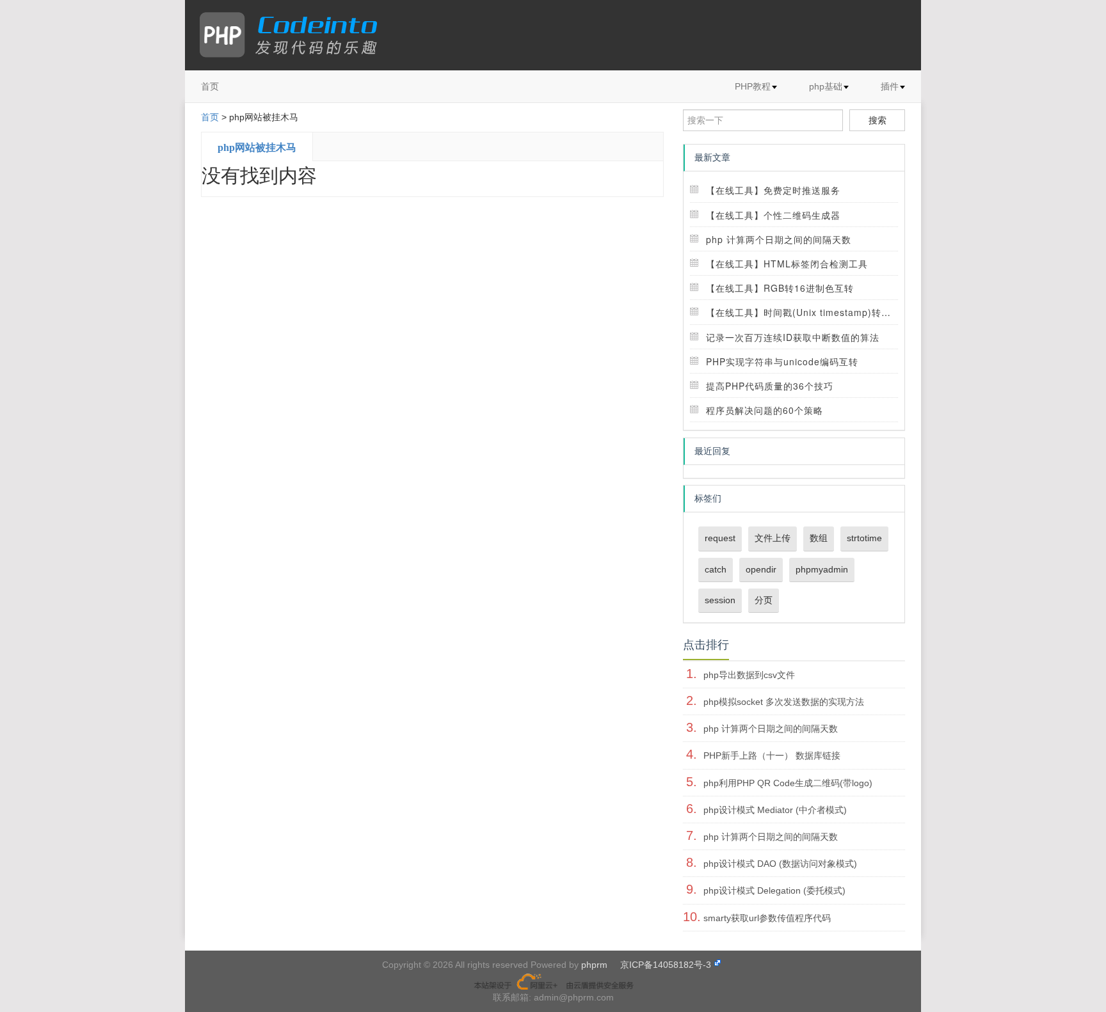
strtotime (864, 538)
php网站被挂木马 (257, 147)
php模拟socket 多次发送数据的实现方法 (783, 702)
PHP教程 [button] (753, 86)
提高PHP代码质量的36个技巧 (769, 385)
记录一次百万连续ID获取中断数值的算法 (792, 337)
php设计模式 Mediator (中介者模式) (775, 810)
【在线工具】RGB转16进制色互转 (780, 287)
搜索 (877, 120)
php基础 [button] (825, 86)
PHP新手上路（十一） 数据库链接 (771, 755)
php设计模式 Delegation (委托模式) (774, 890)
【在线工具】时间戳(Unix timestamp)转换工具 (808, 312)
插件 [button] (890, 86)
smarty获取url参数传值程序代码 (767, 918)
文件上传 (772, 538)
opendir (761, 569)
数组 (819, 538)
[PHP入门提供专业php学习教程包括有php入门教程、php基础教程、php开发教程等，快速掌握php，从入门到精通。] (295, 35)
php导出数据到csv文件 (749, 675)
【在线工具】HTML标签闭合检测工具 (787, 263)
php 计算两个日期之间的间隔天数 (778, 239)
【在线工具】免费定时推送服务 (773, 190)
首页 (210, 86)
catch (715, 569)
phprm (594, 965)
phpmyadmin (822, 569)
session (720, 600)
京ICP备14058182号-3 (665, 965)
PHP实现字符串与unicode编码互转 (782, 361)
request (720, 538)
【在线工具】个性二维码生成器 (773, 215)
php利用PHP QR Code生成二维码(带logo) (787, 783)
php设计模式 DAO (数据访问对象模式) (780, 863)
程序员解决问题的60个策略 (764, 410)
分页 (764, 600)
